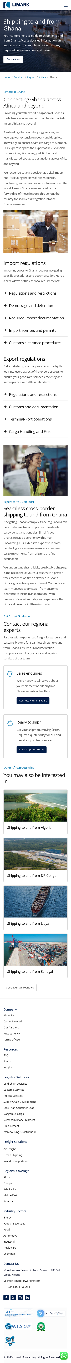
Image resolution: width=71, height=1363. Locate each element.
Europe (7, 1183)
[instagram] (20, 1297)
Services (19, 77)
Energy (7, 1217)
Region (31, 77)
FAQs (6, 1055)
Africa (42, 77)
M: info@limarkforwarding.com (21, 1280)
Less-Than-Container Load (18, 1107)
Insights (8, 1067)
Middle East (10, 1195)
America (8, 1201)
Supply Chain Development (19, 1101)
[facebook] (6, 1297)
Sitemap (8, 1061)
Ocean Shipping (12, 1155)
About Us (8, 1015)
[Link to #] (65, 5)
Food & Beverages (14, 1223)
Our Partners (11, 1027)
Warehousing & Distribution (20, 1132)
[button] (35, 293)
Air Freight (9, 1149)
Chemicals (9, 1253)
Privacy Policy (11, 1033)
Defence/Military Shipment (19, 1119)
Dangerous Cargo (13, 1113)
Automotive (10, 1235)
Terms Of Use (11, 1039)
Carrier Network (12, 1021)
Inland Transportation (16, 1161)
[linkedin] (27, 1297)
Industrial (9, 1241)
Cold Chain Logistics (15, 1083)
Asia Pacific (10, 1189)
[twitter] (13, 1297)
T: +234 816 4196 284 (16, 1286)
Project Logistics (13, 1095)
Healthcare (9, 1247)
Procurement (11, 1126)
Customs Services (13, 1089)
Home (6, 77)
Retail (6, 1229)
